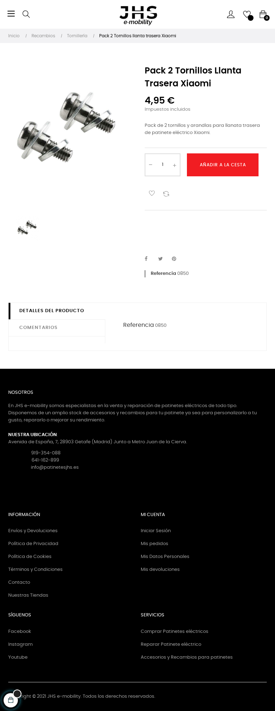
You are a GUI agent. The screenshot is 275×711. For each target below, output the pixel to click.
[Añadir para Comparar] (166, 193)
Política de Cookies (30, 556)
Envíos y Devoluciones (33, 531)
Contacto (19, 582)
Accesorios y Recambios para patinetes (187, 657)
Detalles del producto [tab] (51, 311)
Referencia (163, 273)
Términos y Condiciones (35, 569)
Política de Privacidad (33, 543)
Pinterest (177, 259)
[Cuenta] (231, 14)
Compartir (150, 259)
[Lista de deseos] (152, 193)
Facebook (19, 631)
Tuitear (163, 259)
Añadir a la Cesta (223, 165)
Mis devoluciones (160, 569)
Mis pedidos (154, 543)
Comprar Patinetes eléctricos (174, 631)
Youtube (18, 657)
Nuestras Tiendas (28, 595)
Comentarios (38, 327)
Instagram (20, 644)
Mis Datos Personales (165, 556)
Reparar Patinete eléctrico (171, 644)
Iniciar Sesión (156, 531)
